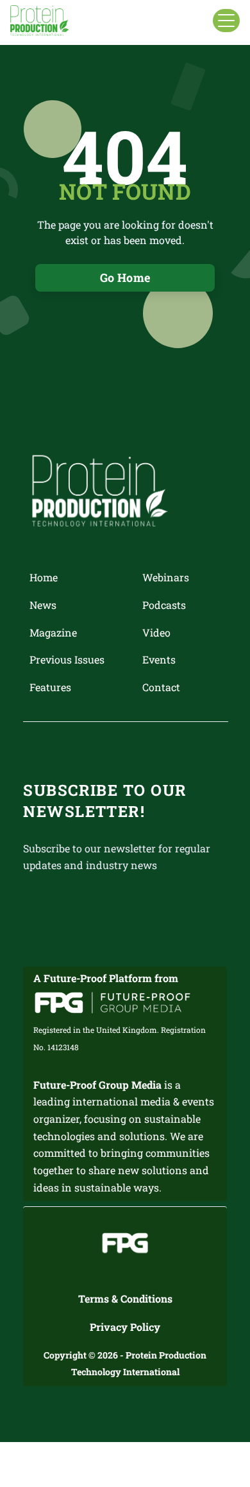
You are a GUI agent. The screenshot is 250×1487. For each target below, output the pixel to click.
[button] (226, 20)
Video (156, 632)
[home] (39, 20)
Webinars (165, 577)
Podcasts (164, 605)
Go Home (125, 277)
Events (159, 659)
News (42, 605)
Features (50, 687)
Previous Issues (66, 659)
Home (43, 577)
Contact (161, 687)
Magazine (53, 632)
